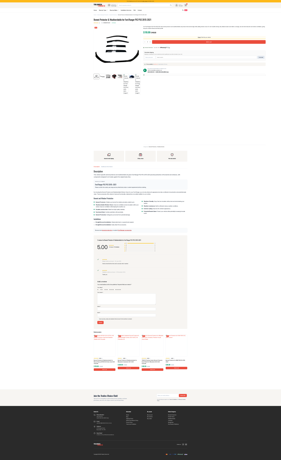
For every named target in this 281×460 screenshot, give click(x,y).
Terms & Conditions (144, 237)
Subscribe (140, 233)
